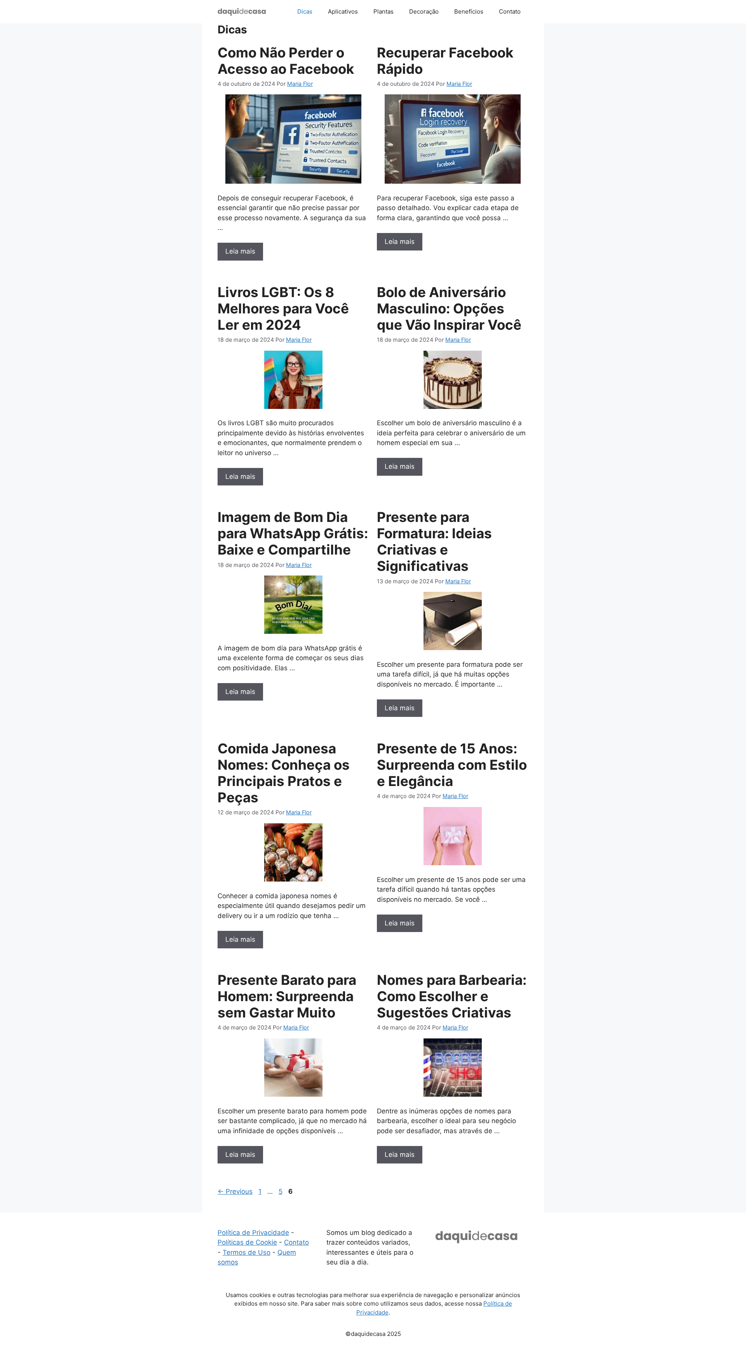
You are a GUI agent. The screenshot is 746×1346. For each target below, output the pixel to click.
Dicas (304, 11)
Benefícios (468, 11)
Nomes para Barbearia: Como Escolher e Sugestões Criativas (451, 996)
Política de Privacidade (253, 1232)
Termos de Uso (246, 1252)
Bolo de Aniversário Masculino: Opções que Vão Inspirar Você (449, 308)
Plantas (383, 11)
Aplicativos (343, 11)
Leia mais (240, 251)
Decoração (424, 11)
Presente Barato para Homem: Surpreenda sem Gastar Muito (287, 996)
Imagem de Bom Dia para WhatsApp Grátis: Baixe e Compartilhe (293, 533)
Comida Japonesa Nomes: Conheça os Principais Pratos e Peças (284, 772)
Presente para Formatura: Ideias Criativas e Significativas (434, 541)
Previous (235, 1191)
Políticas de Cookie (247, 1242)
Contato (510, 11)
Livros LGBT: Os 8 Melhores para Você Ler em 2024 (283, 308)
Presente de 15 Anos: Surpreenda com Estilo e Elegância (452, 764)
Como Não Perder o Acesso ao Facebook (286, 60)
